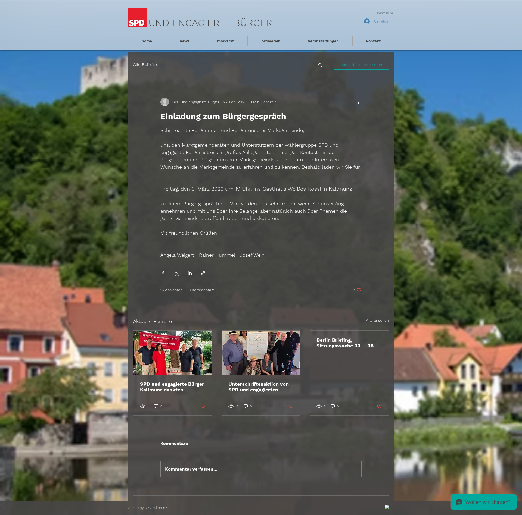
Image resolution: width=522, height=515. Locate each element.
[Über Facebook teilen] (163, 273)
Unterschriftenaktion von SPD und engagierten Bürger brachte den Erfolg (259, 386)
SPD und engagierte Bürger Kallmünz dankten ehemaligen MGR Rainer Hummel (172, 386)
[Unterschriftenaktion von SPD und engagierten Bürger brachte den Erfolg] (261, 353)
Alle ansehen (377, 320)
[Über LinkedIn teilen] (189, 273)
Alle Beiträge (146, 64)
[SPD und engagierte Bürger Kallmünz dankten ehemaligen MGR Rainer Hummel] (172, 353)
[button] (320, 64)
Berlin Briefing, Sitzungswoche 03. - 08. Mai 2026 (345, 342)
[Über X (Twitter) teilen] (176, 273)
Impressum (385, 13)
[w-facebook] (387, 507)
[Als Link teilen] (203, 273)
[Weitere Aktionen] (358, 102)
